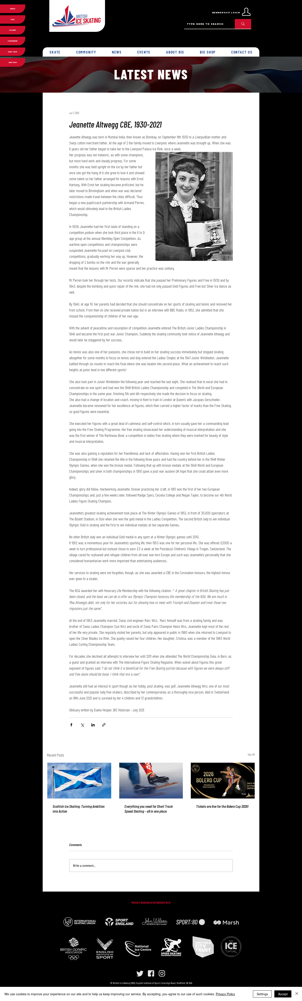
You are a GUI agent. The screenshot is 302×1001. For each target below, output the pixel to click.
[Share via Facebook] (71, 725)
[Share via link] (104, 725)
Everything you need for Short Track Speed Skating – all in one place (148, 809)
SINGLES (12, 9)
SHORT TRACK (12, 52)
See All (251, 754)
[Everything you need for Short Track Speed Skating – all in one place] (151, 781)
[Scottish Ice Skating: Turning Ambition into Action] (79, 781)
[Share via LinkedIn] (93, 725)
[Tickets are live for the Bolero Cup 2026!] (223, 781)
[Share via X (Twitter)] (82, 725)
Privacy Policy (225, 994)
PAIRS (13, 19)
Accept (283, 994)
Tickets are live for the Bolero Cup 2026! (222, 806)
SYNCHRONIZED (12, 41)
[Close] (296, 993)
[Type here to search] (243, 24)
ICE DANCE (12, 30)
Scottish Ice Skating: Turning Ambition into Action (79, 809)
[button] (55, 52)
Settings (262, 994)
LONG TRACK (13, 62)
